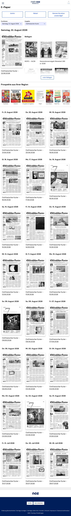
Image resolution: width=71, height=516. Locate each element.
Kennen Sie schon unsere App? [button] (58, 14)
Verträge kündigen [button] (21, 510)
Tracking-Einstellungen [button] (37, 513)
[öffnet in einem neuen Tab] (31, 49)
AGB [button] (29, 513)
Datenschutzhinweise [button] (63, 510)
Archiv (12, 13)
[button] (3, 3)
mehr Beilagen (47, 77)
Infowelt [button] (47, 510)
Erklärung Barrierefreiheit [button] (8, 510)
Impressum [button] (53, 510)
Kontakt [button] (41, 510)
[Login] (65, 2)
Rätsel (35, 13)
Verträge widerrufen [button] (33, 510)
